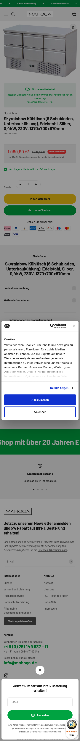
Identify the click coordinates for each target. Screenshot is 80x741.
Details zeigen (59, 387)
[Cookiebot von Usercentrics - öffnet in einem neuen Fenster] (50, 326)
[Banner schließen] (74, 326)
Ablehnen (40, 411)
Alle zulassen (40, 399)
